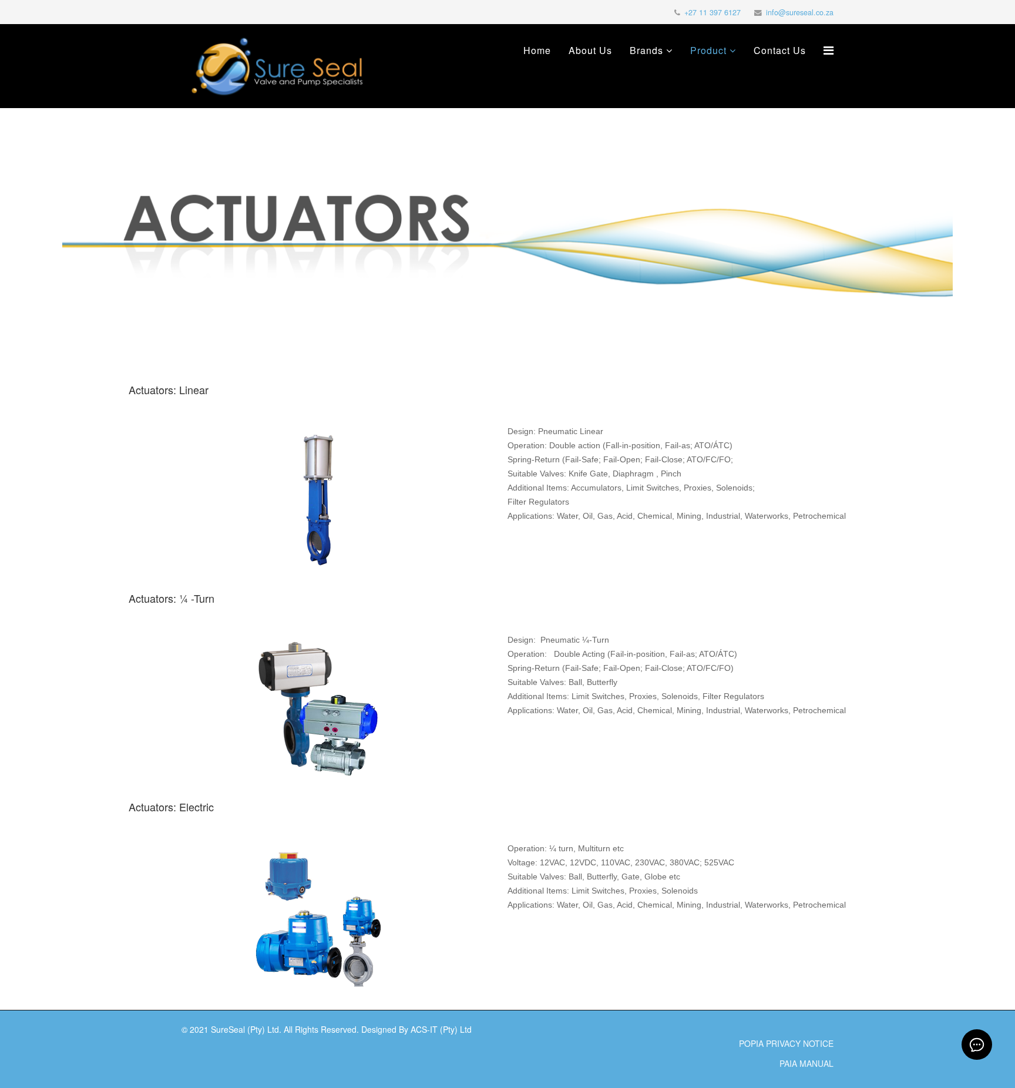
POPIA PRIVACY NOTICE (786, 1043)
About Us (590, 50)
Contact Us (780, 50)
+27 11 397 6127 (712, 12)
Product (708, 50)
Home (537, 50)
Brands (646, 50)
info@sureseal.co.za (799, 12)
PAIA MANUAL (806, 1063)
